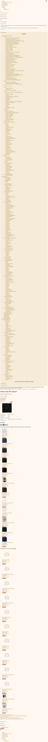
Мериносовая (8, 169)
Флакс (7, 181)
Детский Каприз (9, 167)
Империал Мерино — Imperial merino (12, 96)
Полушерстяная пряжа (8, 202)
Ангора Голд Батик (9, 205)
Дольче (7, 95)
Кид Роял (7, 238)
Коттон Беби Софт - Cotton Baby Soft (12, 55)
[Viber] (4, 424)
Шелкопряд (8, 153)
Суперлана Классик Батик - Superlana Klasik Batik (14, 74)
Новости (3, 6)
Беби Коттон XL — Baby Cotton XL (12, 82)
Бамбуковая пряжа (7, 312)
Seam (5, 87)
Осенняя (7, 172)
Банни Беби (8, 201)
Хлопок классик (8, 149)
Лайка (7, 186)
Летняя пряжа (6, 314)
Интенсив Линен (9, 97)
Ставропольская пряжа (8, 174)
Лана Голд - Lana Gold (10, 58)
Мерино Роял (8, 297)
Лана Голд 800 (8, 211)
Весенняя (7, 165)
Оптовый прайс (5, 4)
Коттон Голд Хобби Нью (10, 282)
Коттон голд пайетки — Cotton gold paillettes (14, 101)
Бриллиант (8, 217)
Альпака (7, 125)
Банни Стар (8, 231)
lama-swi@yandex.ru (16, 717)
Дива (7, 262)
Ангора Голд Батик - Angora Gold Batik (12, 39)
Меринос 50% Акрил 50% (17, 715)
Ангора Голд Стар (9, 208)
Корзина (5, 715)
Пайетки (7, 254)
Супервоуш (8, 213)
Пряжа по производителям (7, 35)
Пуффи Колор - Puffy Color (10, 64)
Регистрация (6, 9)
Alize (5, 36)
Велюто (7, 193)
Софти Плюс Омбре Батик (10, 196)
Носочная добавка (9, 158)
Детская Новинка (9, 166)
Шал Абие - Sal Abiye (9, 66)
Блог (1, 716)
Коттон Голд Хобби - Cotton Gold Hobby (13, 56)
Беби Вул (7, 209)
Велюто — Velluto (9, 48)
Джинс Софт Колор (9, 94)
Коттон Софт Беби (9, 279)
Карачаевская (6, 154)
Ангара (7, 126)
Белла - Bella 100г (9, 46)
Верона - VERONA (9, 49)
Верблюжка (8, 130)
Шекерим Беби (8, 265)
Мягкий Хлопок (8, 289)
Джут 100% (8, 356)
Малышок (7, 139)
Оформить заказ (10, 715)
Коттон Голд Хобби (9, 280)
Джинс (7, 93)
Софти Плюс (8, 195)
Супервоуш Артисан (9, 336)
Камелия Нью (8, 99)
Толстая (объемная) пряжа (8, 307)
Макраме (7, 103)
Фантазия (7, 148)
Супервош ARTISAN (9, 72)
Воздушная (8, 131)
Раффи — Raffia (9, 116)
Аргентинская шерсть (10, 127)
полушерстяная (10, 414)
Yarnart (5, 91)
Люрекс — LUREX (9, 113)
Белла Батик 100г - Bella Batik (11, 47)
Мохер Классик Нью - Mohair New (12, 62)
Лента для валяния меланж (11, 138)
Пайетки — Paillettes (9, 114)
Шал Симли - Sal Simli (9, 65)
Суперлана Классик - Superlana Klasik (12, 73)
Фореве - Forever (9, 76)
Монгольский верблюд (10, 170)
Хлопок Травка (8, 303)
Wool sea (5, 109)
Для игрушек (6, 320)
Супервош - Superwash (10, 71)
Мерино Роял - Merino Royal (11, 61)
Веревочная (8, 156)
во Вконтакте (3, 383)
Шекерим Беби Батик (10, 266)
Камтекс (5, 123)
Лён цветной (8, 183)
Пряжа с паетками (7, 257)
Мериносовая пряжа (7, 184)
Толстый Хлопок (9, 290)
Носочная (7, 171)
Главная (3, 1)
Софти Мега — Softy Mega (10, 68)
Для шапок (6, 374)
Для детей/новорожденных (9, 361)
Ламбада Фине (8, 179)
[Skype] (7, 424)
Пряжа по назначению (6, 319)
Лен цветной (8, 136)
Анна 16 (7, 294)
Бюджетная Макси (9, 129)
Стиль (7, 105)
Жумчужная (8, 178)
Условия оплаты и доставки (7, 2)
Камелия (7, 98)
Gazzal (5, 80)
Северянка (8, 146)
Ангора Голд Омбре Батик (10, 206)
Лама (5, 155)
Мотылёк (7, 141)
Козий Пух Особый (9, 248)
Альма (7, 124)
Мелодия (7, 221)
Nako (5, 85)
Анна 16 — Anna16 (9, 88)
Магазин (1, 715)
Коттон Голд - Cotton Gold (10, 54)
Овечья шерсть (8, 173)
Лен (6, 135)
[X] (3, 424)
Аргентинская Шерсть (10, 301)
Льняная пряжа (7, 180)
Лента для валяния (9, 137)
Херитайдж (8, 223)
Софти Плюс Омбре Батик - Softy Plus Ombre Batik (15, 70)
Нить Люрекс (8, 157)
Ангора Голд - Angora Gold (10, 38)
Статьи (3, 7)
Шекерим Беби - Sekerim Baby (11, 78)
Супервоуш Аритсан (9, 212)
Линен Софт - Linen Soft (10, 102)
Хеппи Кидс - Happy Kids (10, 77)
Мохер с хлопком (9, 143)
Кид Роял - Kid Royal (9, 53)
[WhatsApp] (6, 424)
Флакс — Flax (8, 117)
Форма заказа (4, 3)
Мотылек (7, 288)
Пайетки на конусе (9, 115)
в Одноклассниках (4, 385)
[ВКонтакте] (1, 424)
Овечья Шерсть (8, 300)
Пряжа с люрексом (7, 249)
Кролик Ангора (8, 232)
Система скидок (5, 5)
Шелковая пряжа (7, 317)
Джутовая (8, 133)
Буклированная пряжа (8, 313)
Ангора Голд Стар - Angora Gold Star (12, 44)
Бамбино (7, 128)
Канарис (7, 100)
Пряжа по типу (4, 176)
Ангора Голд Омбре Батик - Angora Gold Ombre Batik (15, 40)
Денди (7, 132)
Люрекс (7, 255)
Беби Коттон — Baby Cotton (11, 81)
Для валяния (6, 332)
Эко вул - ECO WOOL (10, 119)
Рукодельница (8, 159)
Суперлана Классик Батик (10, 215)
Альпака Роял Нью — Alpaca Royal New (13, 37)
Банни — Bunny (8, 110)
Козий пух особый (9, 175)
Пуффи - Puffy (8, 63)
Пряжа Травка (6, 315)
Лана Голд (8, 210)
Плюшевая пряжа (7, 191)
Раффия (7, 360)
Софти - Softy (8, 67)
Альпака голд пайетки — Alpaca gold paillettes (14, 92)
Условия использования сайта (5, 718)
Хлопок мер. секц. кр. (10, 150)
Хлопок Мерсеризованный (11, 291)
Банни (7, 230)
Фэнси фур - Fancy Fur (10, 118)
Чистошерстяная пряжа (8, 296)
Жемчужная (8, 168)
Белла (7, 276)
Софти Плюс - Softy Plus (10, 69)
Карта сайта (25, 715)
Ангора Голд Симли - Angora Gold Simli (12, 42)
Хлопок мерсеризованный (10, 151)
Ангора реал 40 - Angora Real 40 (11, 41)
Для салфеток (6, 346)
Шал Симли (8, 251)
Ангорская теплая (9, 163)
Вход (5, 8)
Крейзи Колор (8, 220)
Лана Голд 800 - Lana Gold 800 (11, 59)
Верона (7, 261)
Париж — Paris (8, 86)
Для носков (6, 335)
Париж (7, 267)
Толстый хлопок (9, 147)
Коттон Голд (8, 281)
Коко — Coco (8, 89)
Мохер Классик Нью (9, 240)
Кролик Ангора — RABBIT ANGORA (12, 112)
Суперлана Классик (9, 214)
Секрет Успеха (8, 299)
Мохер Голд (8, 142)
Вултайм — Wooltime (9, 50)
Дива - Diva (8, 51)
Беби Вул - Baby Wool (10, 45)
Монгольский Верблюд (10, 234)
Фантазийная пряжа (7, 302)
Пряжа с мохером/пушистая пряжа (10, 237)
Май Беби (8, 264)
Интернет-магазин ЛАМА (7, 714)
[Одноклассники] (2, 424)
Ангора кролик (8, 229)
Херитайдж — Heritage (10, 107)
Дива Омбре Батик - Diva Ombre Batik (12, 52)
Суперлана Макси (9, 216)
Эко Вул (7, 298)
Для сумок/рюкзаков (8, 354)
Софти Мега (8, 197)
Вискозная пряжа (7, 177)
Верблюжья (8, 164)
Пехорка (5, 162)
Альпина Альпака (9, 219)
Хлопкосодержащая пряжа (9, 275)
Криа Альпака (8, 134)
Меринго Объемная (9, 190)
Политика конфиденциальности (16, 718)
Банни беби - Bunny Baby (10, 121)
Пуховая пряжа (7, 316)
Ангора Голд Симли (9, 207)
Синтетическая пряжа (8, 260)
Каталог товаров (3, 32)
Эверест (7, 108)
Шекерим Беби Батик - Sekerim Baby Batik (13, 79)
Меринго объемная (9, 140)
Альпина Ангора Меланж (10, 218)
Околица (7, 145)
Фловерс (7, 106)
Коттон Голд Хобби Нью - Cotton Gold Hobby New (14, 57)
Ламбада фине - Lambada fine (11, 90)
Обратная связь (3, 717)
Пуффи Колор (8, 199)
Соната (7, 160)
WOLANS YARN (7, 120)
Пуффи (7, 198)
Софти (7, 194)
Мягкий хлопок (8, 144)
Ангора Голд (8, 204)
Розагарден (8, 104)
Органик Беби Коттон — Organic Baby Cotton (14, 84)
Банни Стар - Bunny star (10, 111)
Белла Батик (8, 277)
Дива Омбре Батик (9, 263)
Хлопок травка (8, 152)
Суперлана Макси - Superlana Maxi (12, 75)
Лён (6, 182)
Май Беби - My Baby (9, 60)
